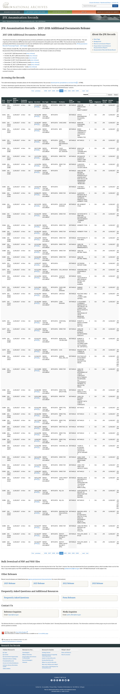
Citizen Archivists (94, 2)
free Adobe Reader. (21, 632)
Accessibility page (43, 633)
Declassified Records (47, 660)
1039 (57, 91)
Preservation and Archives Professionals (29, 657)
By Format (5, 654)
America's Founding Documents (108, 12)
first (33, 91)
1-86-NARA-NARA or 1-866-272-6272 (60, 691)
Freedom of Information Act (65, 687)
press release (30, 53)
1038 (53, 91)
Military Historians (27, 654)
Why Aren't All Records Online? (50, 664)
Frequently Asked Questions (16, 598)
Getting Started (46, 652)
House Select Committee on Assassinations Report (102, 46)
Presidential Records (8, 661)
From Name (71, 101)
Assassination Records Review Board (105, 50)
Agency (30, 102)
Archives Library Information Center (10, 665)
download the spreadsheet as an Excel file (63, 82)
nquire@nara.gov (13, 615)
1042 (69, 91)
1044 (77, 91)
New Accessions (65, 654)
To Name (62, 102)
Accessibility (45, 687)
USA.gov (82, 687)
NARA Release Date (15, 100)
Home (4, 21)
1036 (45, 91)
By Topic (5, 652)
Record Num (9, 101)
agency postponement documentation (40, 579)
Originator (97, 102)
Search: (85, 94)
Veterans (24, 662)
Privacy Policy (53, 687)
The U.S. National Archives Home (25, 5)
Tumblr (60, 680)
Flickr (68, 680)
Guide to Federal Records (49, 658)
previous (37, 91)
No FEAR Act (76, 687)
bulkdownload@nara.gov (72, 568)
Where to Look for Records (49, 662)
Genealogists (25, 652)
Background (97, 41)
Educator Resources (60, 12)
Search (115, 6)
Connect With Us (60, 677)
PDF (36, 107)
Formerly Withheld (24, 101)
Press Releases (69, 598)
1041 (65, 91)
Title (78, 102)
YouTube (63, 680)
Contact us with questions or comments (12, 641)
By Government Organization (10, 656)
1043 (73, 91)
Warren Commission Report (102, 44)
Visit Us (84, 12)
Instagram (57, 680)
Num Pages (91, 101)
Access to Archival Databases (10, 663)
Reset (116, 95)
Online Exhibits (6, 668)
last (87, 91)
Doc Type (45, 102)
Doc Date (37, 102)
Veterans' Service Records (36, 12)
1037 (49, 91)
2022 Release (68, 583)
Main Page (97, 39)
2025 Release (9, 583)
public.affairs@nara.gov (74, 615)
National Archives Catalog (9, 659)
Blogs (66, 680)
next (83, 91)
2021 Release (97, 583)
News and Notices (66, 652)
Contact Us (115, 2)
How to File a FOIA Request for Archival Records (50, 667)
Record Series (105, 101)
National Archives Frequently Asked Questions (49, 655)
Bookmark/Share (105, 2)
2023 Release (39, 583)
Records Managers (27, 660)
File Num (54, 102)
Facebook (52, 680)
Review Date (110, 101)
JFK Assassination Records (27, 21)
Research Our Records (12, 12)
